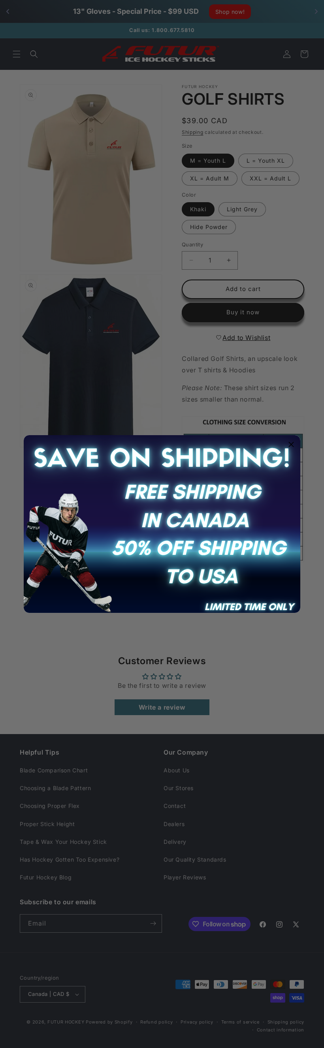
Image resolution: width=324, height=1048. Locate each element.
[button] (291, 444)
